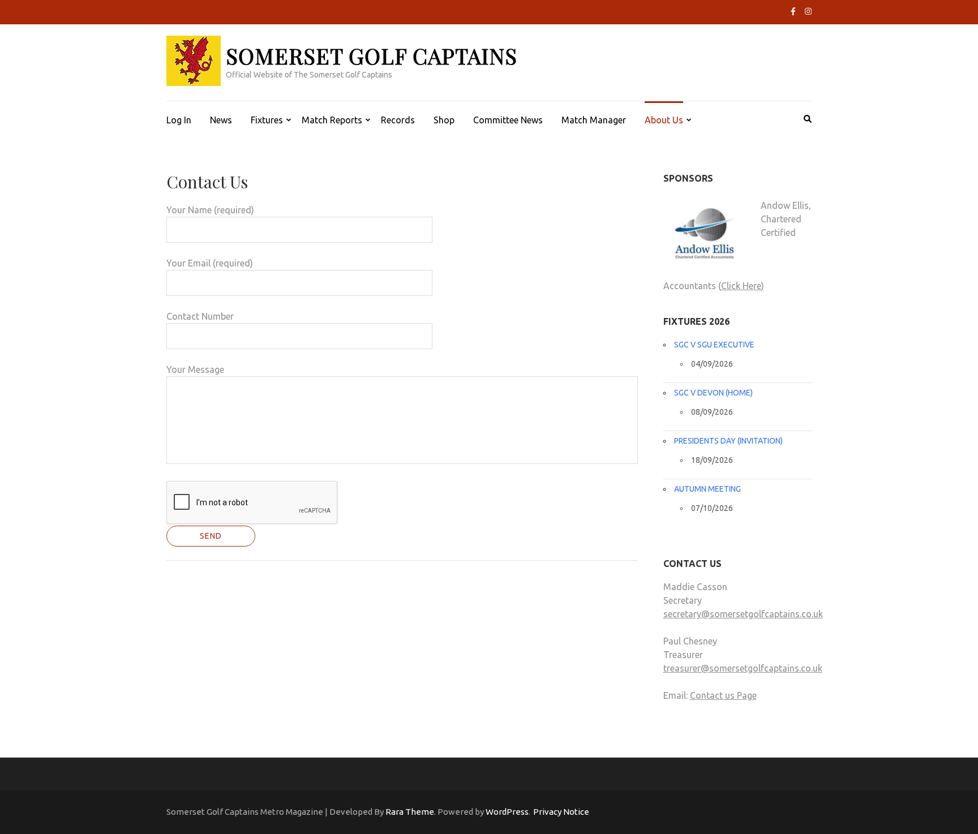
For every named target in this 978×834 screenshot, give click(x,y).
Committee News (508, 120)
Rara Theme (409, 811)
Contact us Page (723, 695)
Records (398, 120)
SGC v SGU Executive (714, 344)
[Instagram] (808, 11)
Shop (444, 120)
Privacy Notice (561, 811)
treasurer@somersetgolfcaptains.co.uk (742, 668)
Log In (178, 120)
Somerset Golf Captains (371, 55)
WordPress (507, 811)
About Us (664, 120)
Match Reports (332, 120)
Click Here (741, 286)
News (221, 120)
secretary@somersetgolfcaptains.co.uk (743, 614)
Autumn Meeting (707, 488)
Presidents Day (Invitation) (728, 440)
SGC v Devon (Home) (713, 392)
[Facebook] (793, 11)
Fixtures (267, 120)
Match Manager (593, 120)
